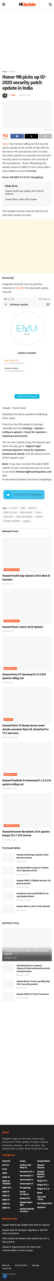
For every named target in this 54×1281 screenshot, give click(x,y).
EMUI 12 (6, 1195)
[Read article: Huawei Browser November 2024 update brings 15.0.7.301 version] (27, 810)
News (39, 1193)
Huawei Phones (41, 1166)
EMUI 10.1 (6, 1187)
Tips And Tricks (41, 1198)
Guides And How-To (25, 1166)
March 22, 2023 (23, 887)
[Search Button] (50, 4)
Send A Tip (6, 1268)
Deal (4, 1169)
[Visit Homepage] (27, 4)
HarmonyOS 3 (26, 1175)
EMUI (23, 508)
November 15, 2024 (10, 737)
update (26, 521)
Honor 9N (8, 517)
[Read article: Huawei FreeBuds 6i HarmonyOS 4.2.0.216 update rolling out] (27, 759)
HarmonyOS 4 (10, 774)
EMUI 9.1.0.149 (10, 512)
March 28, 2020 (23, 998)
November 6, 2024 (10, 789)
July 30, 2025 (8, 682)
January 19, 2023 (23, 874)
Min (13, 95)
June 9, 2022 (22, 988)
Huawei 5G (25, 1198)
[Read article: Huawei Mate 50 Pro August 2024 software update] (27, 946)
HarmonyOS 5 (10, 668)
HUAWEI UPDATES (12, 521)
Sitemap (35, 1265)
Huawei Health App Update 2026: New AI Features (26, 1225)
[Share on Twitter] (31, 136)
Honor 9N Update (24, 517)
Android (6, 1161)
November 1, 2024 (10, 840)
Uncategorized (44, 1203)
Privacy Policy (21, 1265)
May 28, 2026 (8, 631)
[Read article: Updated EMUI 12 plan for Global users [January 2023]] (8, 870)
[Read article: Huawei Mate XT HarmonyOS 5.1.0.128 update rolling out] (27, 653)
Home (4, 72)
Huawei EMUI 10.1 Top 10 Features (32, 994)
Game (23, 1161)
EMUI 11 (5, 1191)
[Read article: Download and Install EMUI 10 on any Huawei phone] (8, 896)
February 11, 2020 (24, 900)
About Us (6, 1265)
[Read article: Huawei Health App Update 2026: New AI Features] (27, 554)
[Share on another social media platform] (45, 136)
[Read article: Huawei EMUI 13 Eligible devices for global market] (8, 883)
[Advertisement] (27, 39)
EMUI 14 (6, 1204)
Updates (8, 719)
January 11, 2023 (23, 975)
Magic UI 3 (42, 1180)
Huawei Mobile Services (27, 1210)
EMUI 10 (6, 1177)
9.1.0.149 (13, 508)
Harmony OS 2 (27, 1171)
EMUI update (26, 512)
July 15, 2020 (25, 95)
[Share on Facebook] (17, 136)
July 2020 (20, 288)
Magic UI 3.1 (42, 1184)
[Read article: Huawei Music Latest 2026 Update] (27, 606)
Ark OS (5, 1165)
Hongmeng (25, 1187)
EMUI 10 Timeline (6, 1182)
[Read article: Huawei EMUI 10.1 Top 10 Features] (8, 997)
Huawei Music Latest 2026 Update (21, 199)
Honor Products (24, 1193)
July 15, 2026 (8, 584)
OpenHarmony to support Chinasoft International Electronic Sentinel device (33, 968)
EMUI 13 (6, 1200)
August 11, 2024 (11, 958)
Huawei (39, 517)
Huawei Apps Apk (12, 570)
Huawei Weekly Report (40, 1174)
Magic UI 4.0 (43, 1189)
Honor (5, 143)
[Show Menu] (3, 4)
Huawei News (43, 1161)
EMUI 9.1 (12, 72)
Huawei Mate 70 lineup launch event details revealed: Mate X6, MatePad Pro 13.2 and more (25, 729)
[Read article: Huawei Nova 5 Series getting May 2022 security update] (8, 984)
